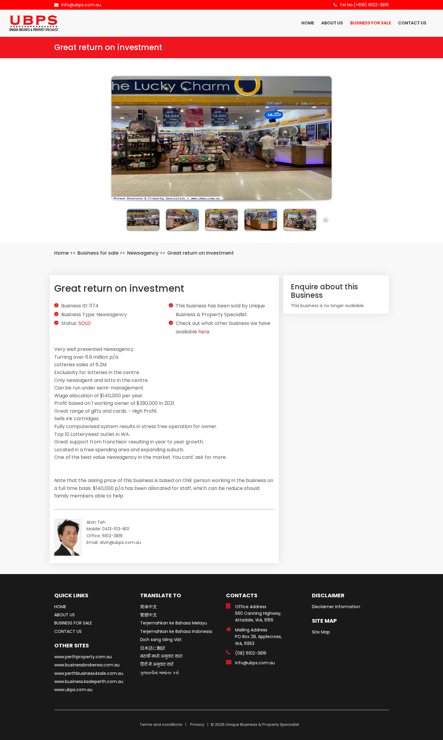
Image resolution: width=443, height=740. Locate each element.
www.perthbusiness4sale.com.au (88, 673)
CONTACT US (412, 23)
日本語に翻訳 (152, 648)
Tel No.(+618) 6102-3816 (364, 5)
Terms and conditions (161, 724)
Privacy (197, 724)
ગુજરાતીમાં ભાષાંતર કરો (159, 673)
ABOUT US (332, 23)
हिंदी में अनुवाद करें (156, 664)
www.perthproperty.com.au (83, 657)
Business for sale (97, 252)
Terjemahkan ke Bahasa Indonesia (176, 631)
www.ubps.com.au (73, 690)
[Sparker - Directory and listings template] (34, 23)
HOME (307, 23)
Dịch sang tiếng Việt (161, 640)
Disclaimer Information (336, 607)
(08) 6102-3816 (250, 653)
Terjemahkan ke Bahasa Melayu (173, 623)
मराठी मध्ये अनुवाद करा (161, 656)
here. (204, 331)
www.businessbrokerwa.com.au (87, 665)
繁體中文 (148, 615)
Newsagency (143, 252)
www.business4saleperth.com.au (88, 681)
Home (61, 252)
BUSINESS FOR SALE (370, 23)
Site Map (321, 632)
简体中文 (148, 607)
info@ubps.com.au (81, 5)
